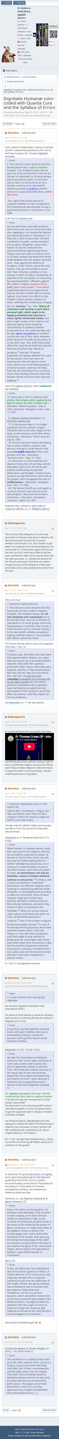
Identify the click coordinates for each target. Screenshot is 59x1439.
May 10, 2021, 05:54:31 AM (16, 528)
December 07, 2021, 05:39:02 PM (21, 1164)
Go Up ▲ (40, 1429)
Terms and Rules (28, 1429)
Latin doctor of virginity (40, 1174)
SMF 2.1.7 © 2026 (22, 1432)
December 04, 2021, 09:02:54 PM (18, 983)
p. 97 (23, 1201)
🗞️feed (22, 38)
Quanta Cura (26, 218)
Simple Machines (37, 1432)
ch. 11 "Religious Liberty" (37, 508)
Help (17, 1429)
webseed (21, 31)
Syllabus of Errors (23, 386)
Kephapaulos (16, 523)
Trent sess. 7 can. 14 (15, 646)
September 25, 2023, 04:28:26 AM (18, 1342)
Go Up (6, 1410)
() (24, 1348)
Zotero (20, 35)
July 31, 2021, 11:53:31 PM (15, 793)
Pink (21, 1120)
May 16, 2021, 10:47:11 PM (16, 590)
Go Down (7, 124)
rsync (29, 31)
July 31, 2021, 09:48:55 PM (15, 722)
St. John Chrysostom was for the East (26, 1177)
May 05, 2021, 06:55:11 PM (16, 137)
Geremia (13, 132)
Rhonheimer (33, 1120)
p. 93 (12, 1260)
